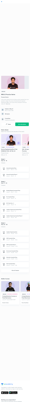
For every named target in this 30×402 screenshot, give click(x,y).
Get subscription (22, 124)
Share (9, 124)
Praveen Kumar (4, 153)
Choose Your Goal (7, 1)
